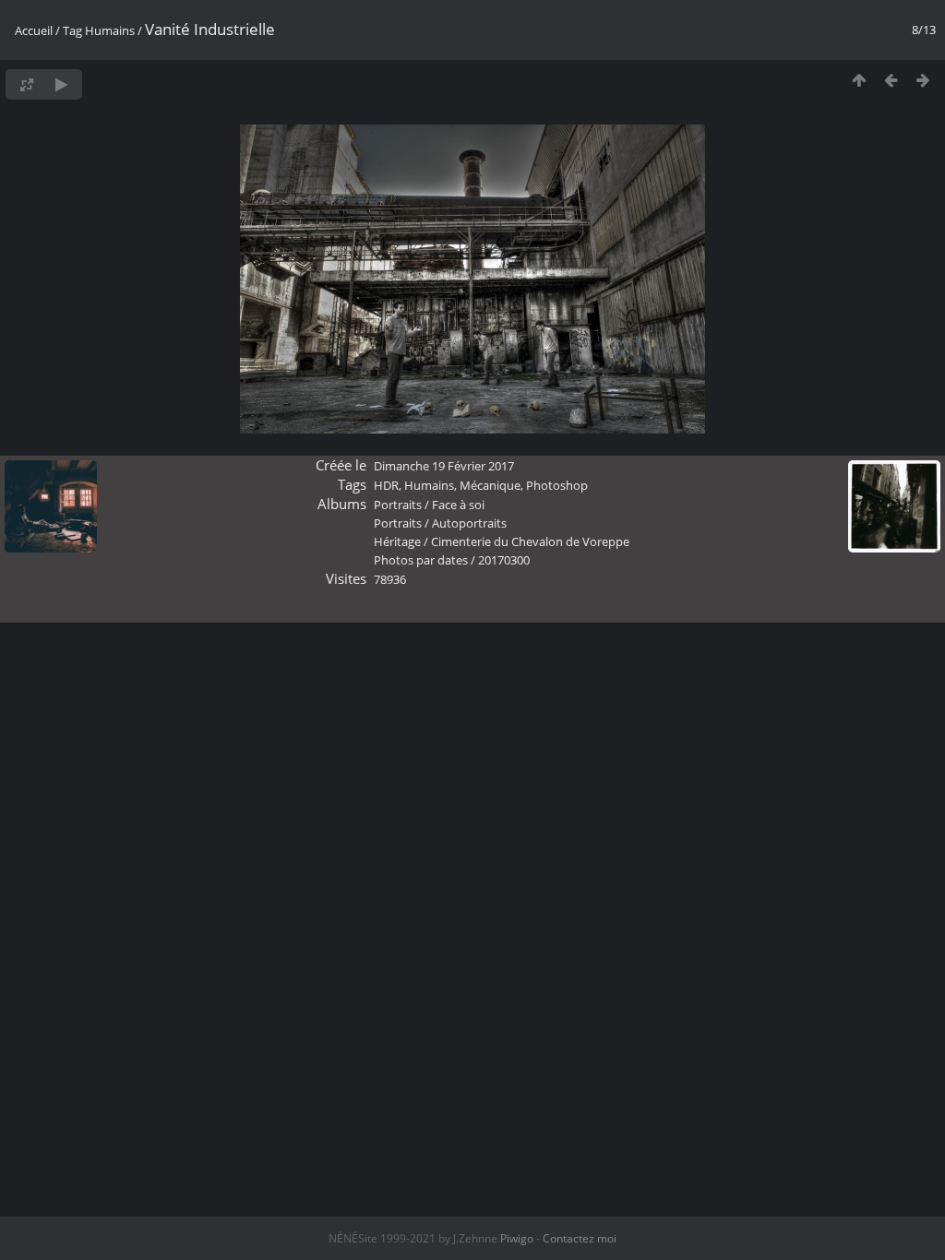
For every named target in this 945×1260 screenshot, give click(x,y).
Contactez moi (579, 1238)
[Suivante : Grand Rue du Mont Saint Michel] (923, 79)
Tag (72, 30)
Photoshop (557, 485)
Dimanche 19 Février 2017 (444, 466)
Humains (110, 30)
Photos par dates (421, 560)
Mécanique (490, 485)
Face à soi (458, 504)
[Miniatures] (859, 79)
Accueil (34, 30)
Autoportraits (469, 523)
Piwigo (516, 1238)
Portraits (398, 504)
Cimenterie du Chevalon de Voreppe (530, 541)
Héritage (397, 541)
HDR (386, 485)
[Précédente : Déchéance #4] (891, 79)
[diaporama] (61, 84)
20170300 (504, 560)
